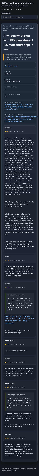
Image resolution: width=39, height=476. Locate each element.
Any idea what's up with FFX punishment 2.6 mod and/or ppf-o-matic (19, 28)
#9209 (7, 131)
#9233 (7, 438)
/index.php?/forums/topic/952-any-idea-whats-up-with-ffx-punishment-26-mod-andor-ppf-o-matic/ (19, 107)
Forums (9, 9)
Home (3, 9)
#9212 (7, 287)
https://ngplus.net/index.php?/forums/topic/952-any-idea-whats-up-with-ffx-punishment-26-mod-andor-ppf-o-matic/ (21, 119)
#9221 (7, 387)
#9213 (7, 344)
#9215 (7, 362)
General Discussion (16, 26)
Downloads (17, 9)
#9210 (7, 260)
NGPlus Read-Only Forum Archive (17, 3)
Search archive (6, 13)
